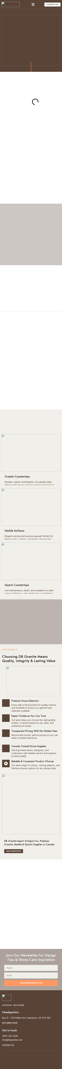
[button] (33, 4)
